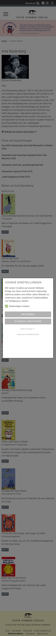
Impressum (22, 334)
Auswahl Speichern (28, 321)
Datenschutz (33, 334)
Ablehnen (28, 314)
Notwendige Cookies (19, 306)
